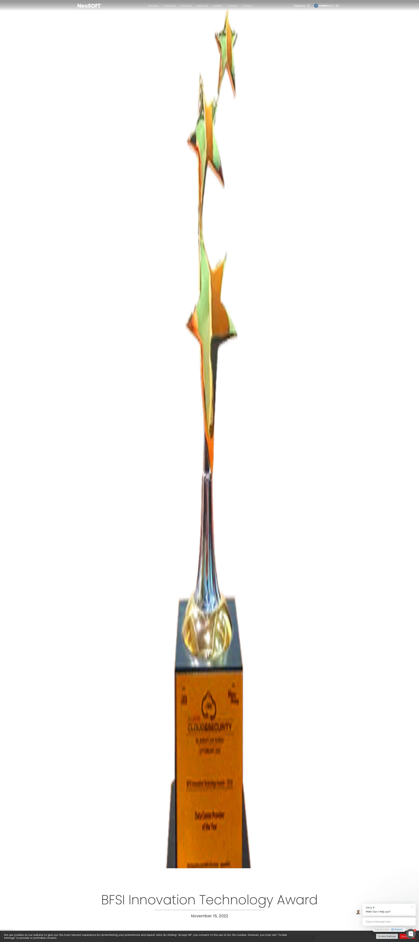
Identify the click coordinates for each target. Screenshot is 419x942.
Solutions (186, 5)
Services (153, 5)
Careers (232, 5)
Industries (170, 5)
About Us (202, 5)
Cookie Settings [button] (387, 936)
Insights (218, 5)
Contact (247, 5)
